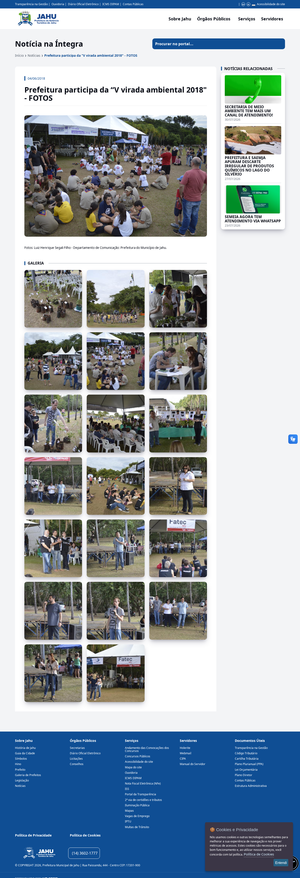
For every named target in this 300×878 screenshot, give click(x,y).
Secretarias (77, 748)
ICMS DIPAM (110, 4)
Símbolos (21, 759)
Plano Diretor (243, 775)
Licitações (76, 759)
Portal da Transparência (140, 794)
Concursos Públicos (137, 756)
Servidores (188, 740)
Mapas (129, 811)
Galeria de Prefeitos (28, 775)
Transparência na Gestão (31, 4)
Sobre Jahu (180, 19)
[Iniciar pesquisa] (279, 43)
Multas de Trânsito (137, 827)
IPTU (128, 821)
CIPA (183, 759)
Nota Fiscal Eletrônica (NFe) (143, 783)
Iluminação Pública (137, 805)
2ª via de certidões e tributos (143, 800)
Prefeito (20, 770)
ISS (127, 789)
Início (19, 55)
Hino (18, 764)
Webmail (185, 753)
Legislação (22, 780)
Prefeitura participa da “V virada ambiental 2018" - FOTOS (90, 55)
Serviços (246, 19)
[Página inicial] (39, 853)
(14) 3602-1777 (85, 853)
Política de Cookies (85, 835)
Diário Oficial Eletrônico (83, 4)
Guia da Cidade (25, 753)
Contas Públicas (133, 4)
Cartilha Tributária (247, 759)
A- (249, 4)
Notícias (34, 55)
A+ (243, 4)
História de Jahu (25, 748)
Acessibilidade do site (271, 4)
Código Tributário (246, 753)
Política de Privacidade (33, 835)
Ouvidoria (58, 4)
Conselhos (76, 764)
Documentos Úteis (250, 740)
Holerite (185, 748)
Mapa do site (133, 767)
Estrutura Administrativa (251, 786)
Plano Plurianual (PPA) (249, 764)
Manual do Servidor (192, 764)
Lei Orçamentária (246, 770)
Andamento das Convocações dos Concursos (147, 749)
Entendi (281, 863)
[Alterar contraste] (253, 5)
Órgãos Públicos (83, 740)
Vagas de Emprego (137, 816)
